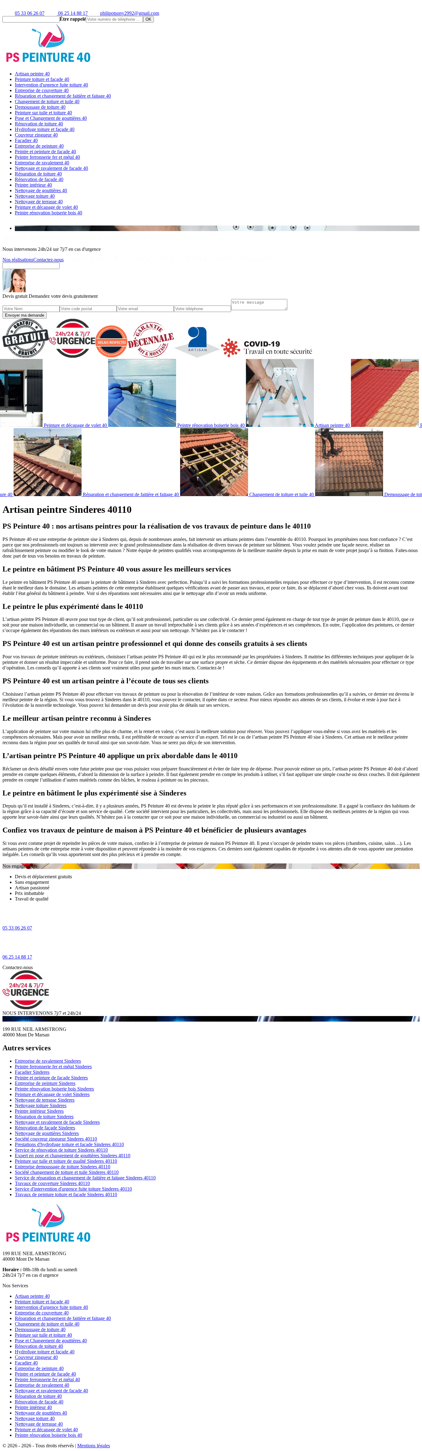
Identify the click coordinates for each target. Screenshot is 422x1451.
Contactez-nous (48, 259)
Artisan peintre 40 (32, 73)
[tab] (217, 228)
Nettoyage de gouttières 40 (41, 190)
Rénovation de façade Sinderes (45, 1127)
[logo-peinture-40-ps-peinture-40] (48, 63)
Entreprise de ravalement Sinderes (48, 1061)
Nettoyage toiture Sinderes (40, 1105)
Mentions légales (93, 1445)
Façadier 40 (26, 140)
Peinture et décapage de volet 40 (46, 207)
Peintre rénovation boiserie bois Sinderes (54, 1088)
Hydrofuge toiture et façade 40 (44, 129)
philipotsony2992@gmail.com (129, 13)
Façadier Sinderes (32, 1072)
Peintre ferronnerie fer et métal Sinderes (53, 1066)
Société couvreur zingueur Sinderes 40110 (56, 1138)
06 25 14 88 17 (72, 13)
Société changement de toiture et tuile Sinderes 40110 (67, 1172)
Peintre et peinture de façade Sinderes (51, 1077)
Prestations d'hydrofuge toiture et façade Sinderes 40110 (69, 1144)
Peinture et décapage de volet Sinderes (52, 1094)
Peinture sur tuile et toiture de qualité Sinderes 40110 (66, 1161)
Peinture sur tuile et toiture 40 (43, 112)
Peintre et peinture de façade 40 (45, 151)
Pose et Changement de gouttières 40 (51, 118)
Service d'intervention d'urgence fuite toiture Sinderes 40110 (73, 1189)
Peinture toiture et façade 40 (42, 79)
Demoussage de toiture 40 (40, 107)
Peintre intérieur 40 (33, 185)
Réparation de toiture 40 (38, 173)
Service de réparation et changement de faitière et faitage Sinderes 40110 (85, 1177)
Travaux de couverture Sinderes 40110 (52, 1183)
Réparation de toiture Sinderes (44, 1116)
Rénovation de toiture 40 (39, 123)
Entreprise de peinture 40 (39, 146)
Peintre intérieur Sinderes (39, 1111)
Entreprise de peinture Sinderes (45, 1083)
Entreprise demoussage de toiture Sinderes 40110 (62, 1166)
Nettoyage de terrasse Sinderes (44, 1100)
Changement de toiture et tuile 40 (47, 101)
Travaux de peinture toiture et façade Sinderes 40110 (66, 1194)
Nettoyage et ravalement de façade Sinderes (57, 1122)
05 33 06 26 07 (29, 13)
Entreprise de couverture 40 (42, 90)
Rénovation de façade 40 (39, 179)
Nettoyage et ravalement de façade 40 (51, 168)
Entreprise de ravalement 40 (42, 162)
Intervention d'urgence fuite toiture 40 (51, 84)
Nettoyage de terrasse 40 (39, 201)
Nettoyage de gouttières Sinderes (47, 1133)
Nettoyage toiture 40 (35, 196)
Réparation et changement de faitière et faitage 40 (63, 96)
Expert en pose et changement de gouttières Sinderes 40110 (72, 1155)
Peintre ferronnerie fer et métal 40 (47, 157)
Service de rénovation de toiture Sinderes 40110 (61, 1150)
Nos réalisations (17, 259)
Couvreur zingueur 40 (36, 134)
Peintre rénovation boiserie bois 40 (48, 212)
